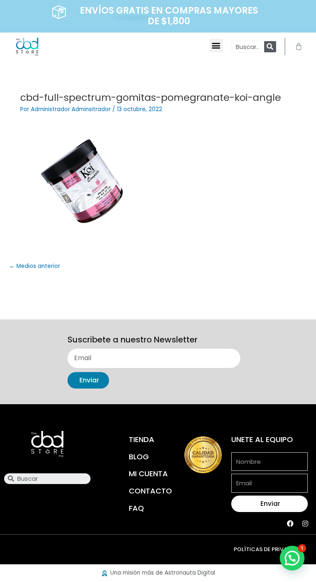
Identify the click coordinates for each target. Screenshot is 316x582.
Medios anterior (34, 266)
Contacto (150, 491)
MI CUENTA (148, 473)
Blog (139, 457)
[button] (216, 45)
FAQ (136, 508)
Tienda (141, 439)
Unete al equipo (262, 439)
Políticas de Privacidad (269, 549)
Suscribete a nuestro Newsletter (132, 340)
